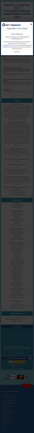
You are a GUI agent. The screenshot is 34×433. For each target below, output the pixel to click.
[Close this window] (31, 24)
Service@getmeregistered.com (9, 45)
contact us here (15, 43)
